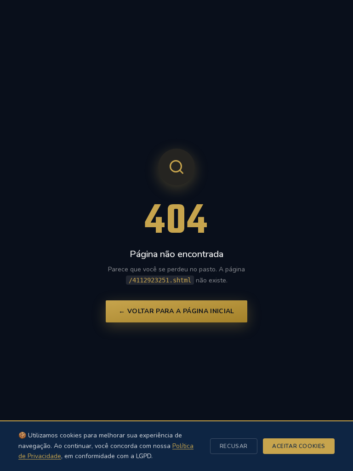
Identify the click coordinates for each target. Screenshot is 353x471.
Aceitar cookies (298, 446)
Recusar (234, 446)
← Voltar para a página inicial (176, 311)
